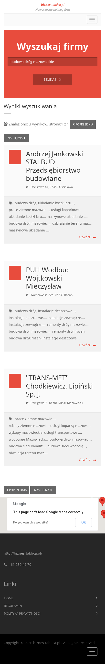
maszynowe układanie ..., (67, 216)
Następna (15, 138)
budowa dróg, (26, 203)
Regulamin (13, 605)
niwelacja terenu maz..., (28, 453)
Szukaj (50, 79)
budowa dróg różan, (25, 338)
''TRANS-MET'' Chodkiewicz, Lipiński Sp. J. (59, 385)
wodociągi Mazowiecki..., (29, 439)
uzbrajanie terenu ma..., (72, 223)
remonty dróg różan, (68, 331)
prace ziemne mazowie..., (29, 209)
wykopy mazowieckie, (26, 432)
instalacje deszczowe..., (57, 311)
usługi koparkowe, (65, 209)
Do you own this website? (31, 522)
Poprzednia (84, 124)
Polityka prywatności (22, 613)
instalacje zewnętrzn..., (27, 324)
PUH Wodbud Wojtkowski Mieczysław (47, 278)
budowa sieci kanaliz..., (27, 446)
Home (8, 598)
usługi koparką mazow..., (70, 425)
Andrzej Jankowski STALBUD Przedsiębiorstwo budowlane (54, 166)
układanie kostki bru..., (56, 203)
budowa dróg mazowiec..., (30, 223)
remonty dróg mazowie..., (67, 324)
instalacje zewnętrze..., (66, 317)
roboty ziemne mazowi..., (29, 425)
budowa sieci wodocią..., (67, 446)
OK (83, 522)
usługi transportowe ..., (63, 432)
